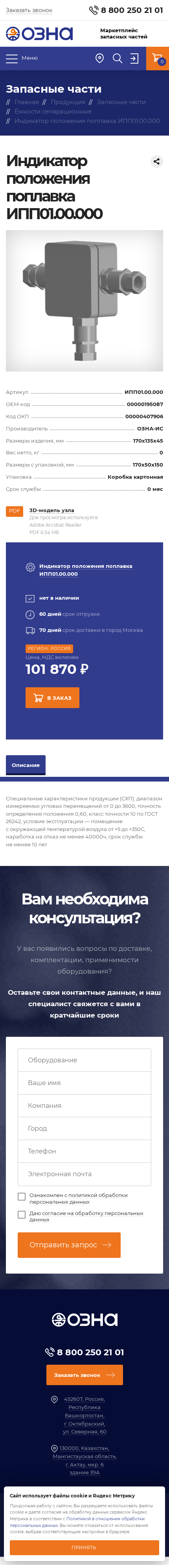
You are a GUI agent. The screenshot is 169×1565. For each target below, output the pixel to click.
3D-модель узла (51, 510)
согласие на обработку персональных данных (86, 1216)
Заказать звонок (29, 10)
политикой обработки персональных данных (78, 1198)
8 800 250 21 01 (132, 10)
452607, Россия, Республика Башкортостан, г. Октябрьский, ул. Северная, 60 (85, 1415)
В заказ (59, 698)
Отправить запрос (63, 1245)
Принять (84, 1547)
